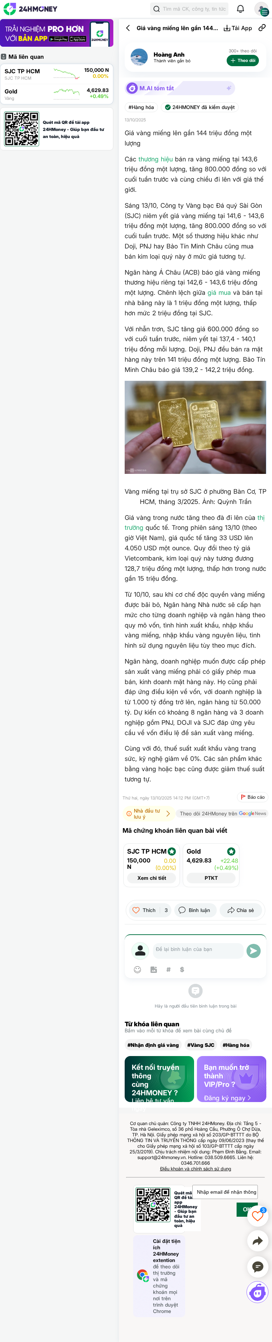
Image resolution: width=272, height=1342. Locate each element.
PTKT (211, 878)
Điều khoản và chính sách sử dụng (195, 1168)
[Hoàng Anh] (139, 57)
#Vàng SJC (200, 1045)
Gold (194, 851)
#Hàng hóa (141, 107)
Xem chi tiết (151, 878)
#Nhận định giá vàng (153, 1045)
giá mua (219, 292)
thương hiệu (155, 159)
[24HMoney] (30, 9)
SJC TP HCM (146, 851)
